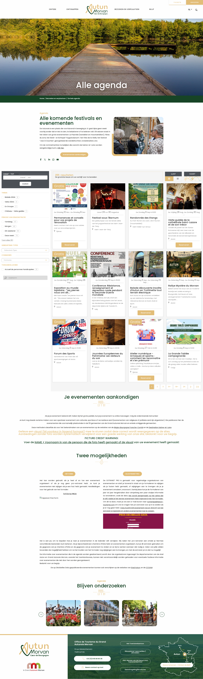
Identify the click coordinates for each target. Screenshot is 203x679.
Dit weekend (12, 231)
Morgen (10, 226)
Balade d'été (11, 197)
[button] (196, 10)
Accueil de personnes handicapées (21, 269)
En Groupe (10, 206)
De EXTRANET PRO (132, 474)
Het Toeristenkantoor (135, 644)
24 (184, 386)
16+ (176, 386)
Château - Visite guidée (16, 211)
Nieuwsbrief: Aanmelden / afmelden (135, 652)
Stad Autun (135, 567)
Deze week (11, 235)
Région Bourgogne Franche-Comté (128, 427)
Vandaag (10, 221)
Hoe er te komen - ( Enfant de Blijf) (177, 665)
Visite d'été (11, 202)
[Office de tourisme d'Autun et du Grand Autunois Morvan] (96, 9)
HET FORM (69, 474)
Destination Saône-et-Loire (160, 427)
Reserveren (70, 245)
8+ (169, 386)
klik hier (61, 148)
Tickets (177, 2)
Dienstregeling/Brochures (135, 670)
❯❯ (197, 386)
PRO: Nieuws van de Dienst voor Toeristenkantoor (135, 661)
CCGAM (149, 567)
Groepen (195, 2)
